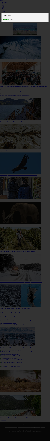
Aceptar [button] (5, 19)
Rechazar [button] (8, 19)
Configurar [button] (11, 19)
